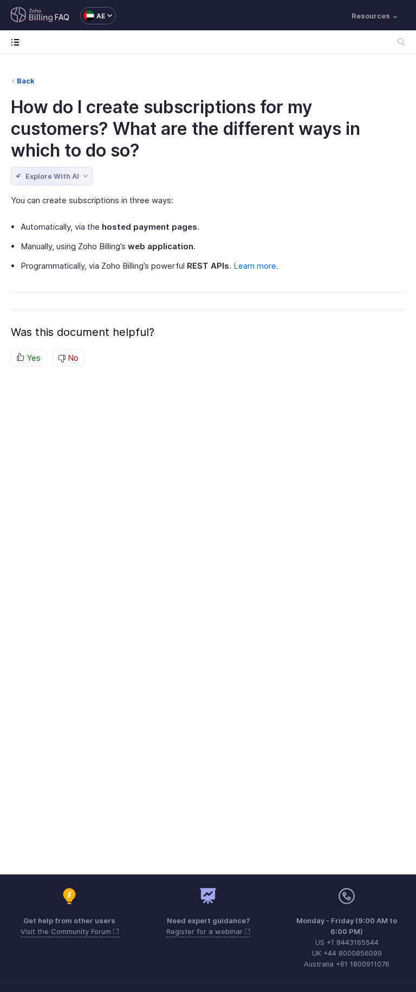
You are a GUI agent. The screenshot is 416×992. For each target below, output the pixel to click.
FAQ (62, 17)
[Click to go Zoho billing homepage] (32, 15)
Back (26, 80)
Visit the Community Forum (67, 931)
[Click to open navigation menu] (17, 42)
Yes (32, 358)
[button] (92, 15)
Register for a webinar (205, 931)
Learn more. (255, 266)
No (72, 358)
